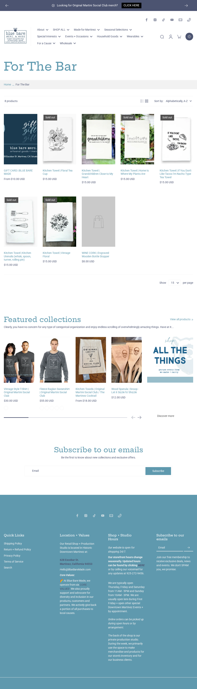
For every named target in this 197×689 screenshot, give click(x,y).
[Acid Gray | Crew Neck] (42, 408)
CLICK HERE (131, 5)
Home (7, 84)
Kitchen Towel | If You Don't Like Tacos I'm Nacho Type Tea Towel (175, 174)
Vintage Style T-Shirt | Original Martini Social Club (17, 392)
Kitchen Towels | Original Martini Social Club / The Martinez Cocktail (90, 392)
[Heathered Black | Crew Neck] (47, 408)
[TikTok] (163, 20)
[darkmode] (189, 36)
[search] (162, 36)
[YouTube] (172, 20)
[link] (192, 319)
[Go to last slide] (7, 5)
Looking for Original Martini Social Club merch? (87, 5)
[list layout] (142, 101)
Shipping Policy (13, 543)
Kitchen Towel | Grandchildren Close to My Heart (97, 174)
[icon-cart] (179, 36)
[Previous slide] (133, 417)
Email (35, 470)
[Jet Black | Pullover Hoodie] (57, 408)
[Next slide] (186, 5)
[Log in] (170, 36)
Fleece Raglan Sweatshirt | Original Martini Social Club (55, 392)
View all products (180, 319)
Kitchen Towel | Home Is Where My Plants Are (135, 172)
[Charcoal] (6, 408)
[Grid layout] (146, 101)
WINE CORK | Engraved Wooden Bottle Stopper (95, 254)
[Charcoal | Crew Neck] (62, 408)
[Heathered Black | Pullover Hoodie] (52, 408)
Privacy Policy (12, 555)
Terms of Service (13, 561)
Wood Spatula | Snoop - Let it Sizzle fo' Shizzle (125, 390)
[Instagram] (155, 20)
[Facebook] (146, 20)
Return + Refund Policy (17, 549)
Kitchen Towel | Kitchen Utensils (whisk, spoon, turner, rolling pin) (17, 256)
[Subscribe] (188, 547)
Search (8, 567)
